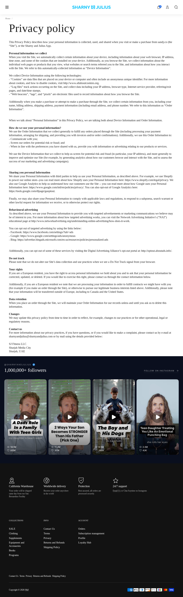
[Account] (167, 7)
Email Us (117, 490)
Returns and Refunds (42, 576)
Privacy (29, 576)
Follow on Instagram (159, 370)
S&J (27, 590)
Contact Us (13, 576)
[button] (176, 7)
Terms (22, 576)
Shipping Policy (59, 576)
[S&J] (91, 7)
